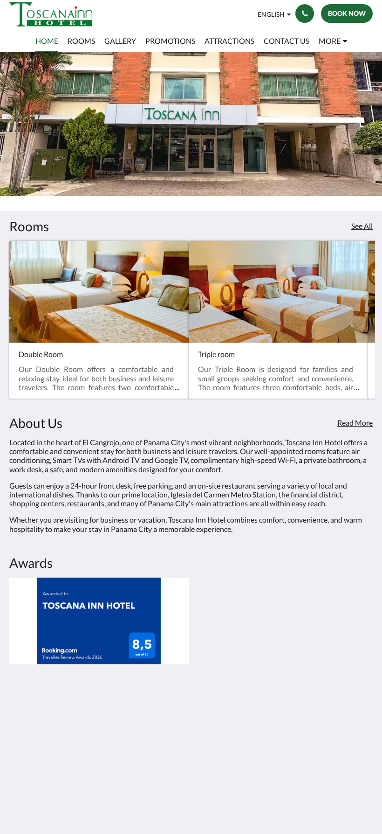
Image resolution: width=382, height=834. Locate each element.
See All (362, 225)
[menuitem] (46, 41)
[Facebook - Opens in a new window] (337, 719)
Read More (355, 422)
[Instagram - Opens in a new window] (363, 719)
